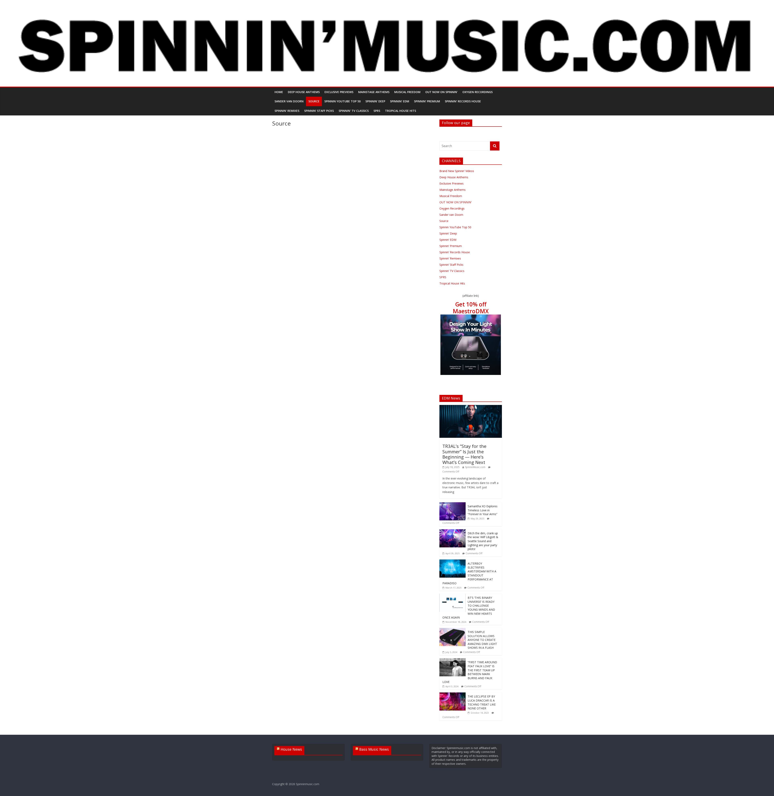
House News (291, 749)
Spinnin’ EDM (399, 101)
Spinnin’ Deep (375, 101)
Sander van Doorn (289, 101)
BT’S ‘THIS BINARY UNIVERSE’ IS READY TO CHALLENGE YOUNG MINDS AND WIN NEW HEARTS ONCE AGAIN (468, 607)
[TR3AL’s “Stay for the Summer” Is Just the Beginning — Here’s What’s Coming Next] (470, 407)
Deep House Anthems (304, 92)
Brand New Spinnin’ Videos (456, 171)
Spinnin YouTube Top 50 (342, 101)
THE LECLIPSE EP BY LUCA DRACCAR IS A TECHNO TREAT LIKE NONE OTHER (482, 702)
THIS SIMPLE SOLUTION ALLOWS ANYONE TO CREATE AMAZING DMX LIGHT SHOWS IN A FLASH (482, 640)
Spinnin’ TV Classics (354, 111)
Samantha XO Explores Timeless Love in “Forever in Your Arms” (482, 510)
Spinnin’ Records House (463, 101)
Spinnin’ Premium (427, 101)
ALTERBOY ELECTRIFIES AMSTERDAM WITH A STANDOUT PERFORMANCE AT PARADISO (469, 573)
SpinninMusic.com (475, 467)
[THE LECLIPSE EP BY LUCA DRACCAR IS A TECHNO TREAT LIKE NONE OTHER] (452, 694)
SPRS (376, 111)
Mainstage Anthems (373, 92)
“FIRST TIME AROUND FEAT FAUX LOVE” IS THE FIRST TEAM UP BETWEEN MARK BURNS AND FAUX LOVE (469, 672)
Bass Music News (374, 749)
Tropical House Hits (400, 111)
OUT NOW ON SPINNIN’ (441, 92)
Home (279, 92)
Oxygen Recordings (477, 92)
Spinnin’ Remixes (287, 111)
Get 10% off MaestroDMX (471, 307)
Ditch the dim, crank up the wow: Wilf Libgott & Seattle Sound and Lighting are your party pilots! (483, 541)
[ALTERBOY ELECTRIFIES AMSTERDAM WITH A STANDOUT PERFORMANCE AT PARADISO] (452, 562)
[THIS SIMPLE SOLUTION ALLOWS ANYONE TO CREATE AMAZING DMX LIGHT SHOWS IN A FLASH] (452, 630)
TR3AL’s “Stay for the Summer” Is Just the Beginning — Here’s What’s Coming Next (464, 454)
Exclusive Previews (339, 92)
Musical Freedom (407, 92)
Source (313, 101)
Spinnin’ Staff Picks (319, 111)
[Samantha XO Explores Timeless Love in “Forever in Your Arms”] (452, 504)
